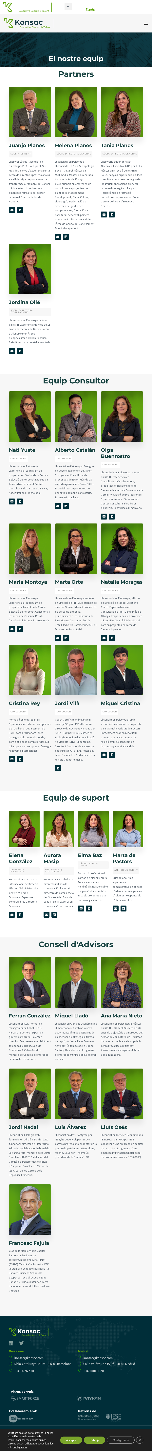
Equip (90, 9)
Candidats (125, 9)
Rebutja (94, 1440)
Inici (58, 9)
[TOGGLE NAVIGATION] (124, 23)
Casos (106, 9)
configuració (20, 1447)
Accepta (71, 1440)
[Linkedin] (20, 210)
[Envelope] (12, 210)
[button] (68, 6)
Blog (143, 9)
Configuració (121, 1440)
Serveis (73, 9)
